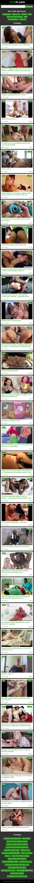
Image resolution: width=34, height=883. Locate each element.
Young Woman (13, 19)
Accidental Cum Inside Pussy (17, 876)
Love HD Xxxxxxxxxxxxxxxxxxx (17, 847)
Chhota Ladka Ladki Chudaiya (17, 844)
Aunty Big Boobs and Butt (17, 867)
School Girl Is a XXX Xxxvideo (17, 841)
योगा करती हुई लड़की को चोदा (25, 870)
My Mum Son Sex (26, 862)
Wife (25, 17)
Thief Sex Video (26, 853)
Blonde (24, 14)
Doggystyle (7, 14)
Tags (11, 881)
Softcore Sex (25, 850)
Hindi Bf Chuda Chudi (11, 850)
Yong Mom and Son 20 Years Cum (17, 865)
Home (6, 881)
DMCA (16, 881)
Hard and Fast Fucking (14, 17)
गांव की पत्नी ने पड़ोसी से (17, 873)
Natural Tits (16, 14)
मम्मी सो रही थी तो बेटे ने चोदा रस (17, 859)
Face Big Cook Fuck (8, 870)
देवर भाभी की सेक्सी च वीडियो (10, 862)
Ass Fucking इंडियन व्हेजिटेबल (11, 853)
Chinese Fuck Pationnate (12, 838)
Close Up (23, 19)
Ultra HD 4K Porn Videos (20, 856)
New (29, 14)
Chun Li (7, 856)
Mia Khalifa (26, 838)
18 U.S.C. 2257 (25, 881)
